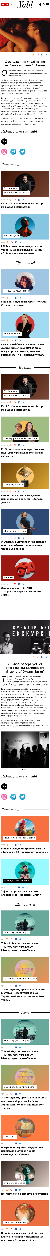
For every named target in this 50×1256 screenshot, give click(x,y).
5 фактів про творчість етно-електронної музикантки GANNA (21, 893)
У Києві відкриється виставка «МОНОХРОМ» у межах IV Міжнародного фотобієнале (19, 946)
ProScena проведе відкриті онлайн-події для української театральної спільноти (23, 452)
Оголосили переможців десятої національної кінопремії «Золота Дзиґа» (22, 499)
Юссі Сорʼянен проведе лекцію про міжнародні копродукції (22, 205)
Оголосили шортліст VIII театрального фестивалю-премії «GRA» (21, 591)
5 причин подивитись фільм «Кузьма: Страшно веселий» (24, 303)
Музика (4, 887)
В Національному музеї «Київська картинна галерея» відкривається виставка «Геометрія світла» (22, 1236)
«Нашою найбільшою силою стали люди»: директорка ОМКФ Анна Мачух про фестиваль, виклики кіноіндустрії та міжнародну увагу (22, 349)
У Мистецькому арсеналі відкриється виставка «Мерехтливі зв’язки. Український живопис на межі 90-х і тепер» (24, 995)
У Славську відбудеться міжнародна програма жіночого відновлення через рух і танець (23, 545)
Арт (2, 939)
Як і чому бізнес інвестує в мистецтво (24, 1193)
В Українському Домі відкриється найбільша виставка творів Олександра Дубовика (22, 1151)
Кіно (3, 242)
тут (2, 728)
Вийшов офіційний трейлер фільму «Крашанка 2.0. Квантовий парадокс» (24, 850)
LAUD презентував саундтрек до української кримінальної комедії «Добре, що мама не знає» (22, 250)
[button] (11, 4)
